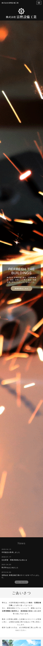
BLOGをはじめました (10, 567)
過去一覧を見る (21, 582)
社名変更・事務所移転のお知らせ (14, 560)
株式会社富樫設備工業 (10, 3)
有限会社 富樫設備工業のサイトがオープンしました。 (21, 576)
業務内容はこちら (21, 288)
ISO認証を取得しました (11, 552)
